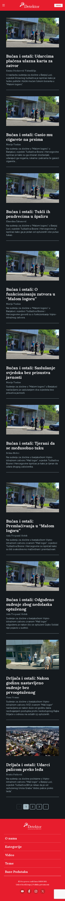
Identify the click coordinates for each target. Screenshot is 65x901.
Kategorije (13, 847)
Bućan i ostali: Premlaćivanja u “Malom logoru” (30, 526)
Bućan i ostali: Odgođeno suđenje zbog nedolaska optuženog (30, 604)
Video (58, 5)
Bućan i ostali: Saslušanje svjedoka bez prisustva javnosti (30, 372)
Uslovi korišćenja (23, 884)
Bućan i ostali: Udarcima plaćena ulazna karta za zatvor (30, 61)
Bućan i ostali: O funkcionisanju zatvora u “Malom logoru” (30, 294)
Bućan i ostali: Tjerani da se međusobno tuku (30, 445)
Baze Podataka (16, 872)
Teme (9, 863)
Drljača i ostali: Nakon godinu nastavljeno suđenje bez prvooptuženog (27, 685)
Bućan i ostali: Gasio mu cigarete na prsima (29, 137)
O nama (11, 838)
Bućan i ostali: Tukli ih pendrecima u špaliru (28, 214)
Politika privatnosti (40, 884)
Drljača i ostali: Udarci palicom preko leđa (28, 767)
